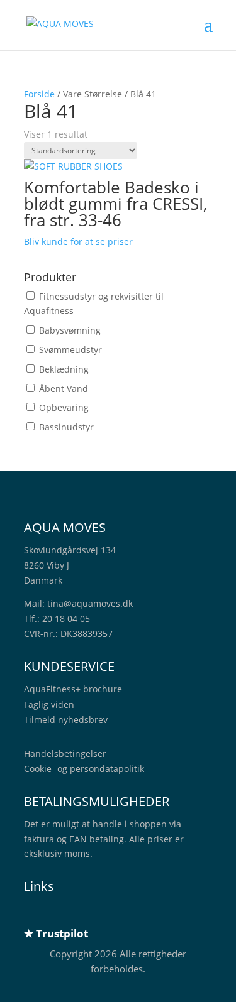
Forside (39, 94)
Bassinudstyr (66, 427)
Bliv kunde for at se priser (78, 242)
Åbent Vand (63, 389)
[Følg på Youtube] (109, 911)
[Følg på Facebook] (59, 911)
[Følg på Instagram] (84, 911)
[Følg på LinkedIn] (34, 911)
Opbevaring (64, 407)
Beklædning (64, 369)
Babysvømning (70, 330)
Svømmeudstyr (70, 350)
